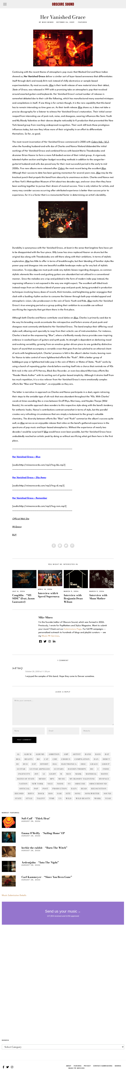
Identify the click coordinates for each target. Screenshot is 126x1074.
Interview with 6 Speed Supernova (48, 594)
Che (55, 759)
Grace (94, 764)
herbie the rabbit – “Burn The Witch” (44, 848)
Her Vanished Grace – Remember (29, 498)
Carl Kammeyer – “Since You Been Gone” (47, 877)
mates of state (25, 778)
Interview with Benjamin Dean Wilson (73, 598)
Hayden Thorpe (77, 769)
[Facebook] (54, 546)
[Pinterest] (72, 546)
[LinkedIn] (54, 641)
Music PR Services (77, 1068)
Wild (68, 798)
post (45, 788)
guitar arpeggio (40, 769)
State (18, 798)
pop (36, 788)
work (97, 798)
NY (69, 783)
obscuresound (98, 783)
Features (82, 22)
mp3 (52, 778)
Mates (104, 773)
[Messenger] (60, 546)
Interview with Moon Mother (98, 596)
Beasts (29, 759)
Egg (55, 764)
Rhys (31, 793)
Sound (107, 793)
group (106, 764)
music (61, 778)
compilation (82, 759)
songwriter (92, 793)
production (59, 788)
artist (77, 754)
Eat (34, 764)
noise (60, 783)
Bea (18, 759)
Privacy (87, 1066)
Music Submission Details (14, 895)
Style (29, 798)
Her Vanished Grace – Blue (26, 457)
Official (25, 788)
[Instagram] (50, 641)
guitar (21, 769)
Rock (41, 793)
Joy (37, 773)
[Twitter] (66, 546)
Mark (78, 773)
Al (18, 754)
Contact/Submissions (102, 1066)
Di (17, 764)
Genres (118, 1066)
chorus (65, 759)
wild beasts (83, 798)
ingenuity (24, 773)
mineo (42, 778)
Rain (74, 788)
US (60, 798)
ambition (54, 754)
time (51, 798)
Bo (38, 759)
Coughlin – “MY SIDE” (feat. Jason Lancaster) (23, 598)
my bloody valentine (82, 778)
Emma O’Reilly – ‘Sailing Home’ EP (43, 833)
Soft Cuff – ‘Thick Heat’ (36, 818)
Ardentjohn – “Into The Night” (40, 862)
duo (25, 764)
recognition (98, 788)
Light (52, 773)
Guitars (59, 769)
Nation (23, 783)
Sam (59, 793)
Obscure (80, 783)
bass (98, 754)
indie (106, 769)
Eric (83, 764)
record (19, 793)
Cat (46, 759)
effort (44, 764)
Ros (50, 793)
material (91, 773)
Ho (91, 769)
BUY (14, 535)
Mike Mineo (48, 22)
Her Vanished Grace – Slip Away (29, 478)
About (68, 1066)
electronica (69, 764)
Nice (50, 783)
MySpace (104, 778)
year (108, 798)
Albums (40, 754)
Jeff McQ (17, 668)
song (78, 793)
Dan (96, 759)
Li (44, 773)
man (68, 773)
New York (37, 783)
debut (106, 759)
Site (68, 793)
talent (41, 798)
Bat (107, 754)
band (88, 754)
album (27, 754)
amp (66, 754)
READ (84, 788)
